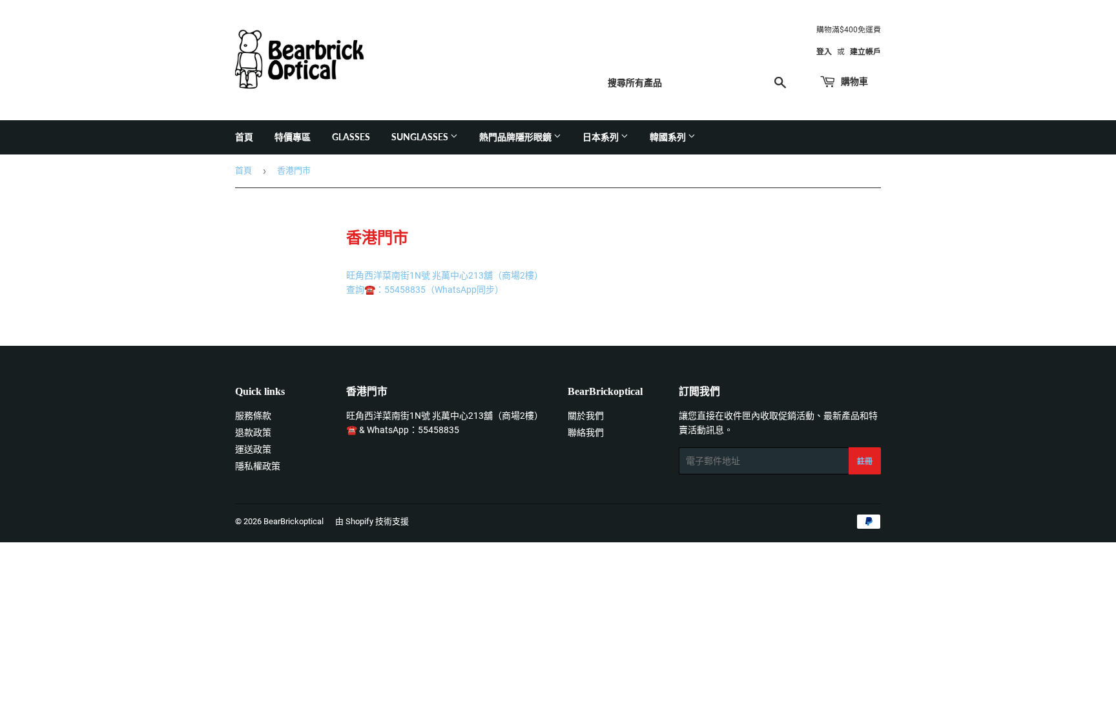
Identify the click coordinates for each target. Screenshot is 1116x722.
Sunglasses (420, 136)
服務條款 (253, 415)
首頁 (244, 136)
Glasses (351, 136)
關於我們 (586, 415)
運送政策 (253, 449)
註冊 (865, 461)
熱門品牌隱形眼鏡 (516, 136)
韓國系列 (669, 136)
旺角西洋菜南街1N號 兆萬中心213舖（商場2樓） (444, 415)
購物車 (853, 81)
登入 (824, 51)
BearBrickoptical (294, 521)
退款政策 (253, 432)
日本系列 (602, 136)
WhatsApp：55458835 (413, 430)
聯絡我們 (586, 432)
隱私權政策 (257, 466)
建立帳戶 (865, 51)
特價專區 (292, 136)
